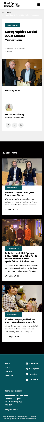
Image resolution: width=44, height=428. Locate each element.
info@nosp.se (11, 409)
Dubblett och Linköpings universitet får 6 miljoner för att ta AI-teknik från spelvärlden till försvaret (21, 257)
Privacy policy (30, 416)
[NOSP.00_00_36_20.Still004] (22, 286)
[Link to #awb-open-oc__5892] (38, 4)
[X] (14, 125)
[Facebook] (8, 125)
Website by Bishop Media (29, 419)
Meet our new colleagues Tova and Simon (19, 194)
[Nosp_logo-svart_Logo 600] (12, 1)
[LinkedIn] (21, 125)
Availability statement (11, 419)
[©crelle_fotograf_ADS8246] (22, 220)
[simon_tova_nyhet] (22, 159)
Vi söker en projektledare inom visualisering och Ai (20, 321)
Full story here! (12, 90)
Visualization (12, 25)
